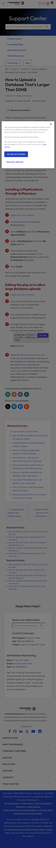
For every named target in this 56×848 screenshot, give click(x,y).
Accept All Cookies (16, 154)
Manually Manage (15, 162)
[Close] (51, 124)
